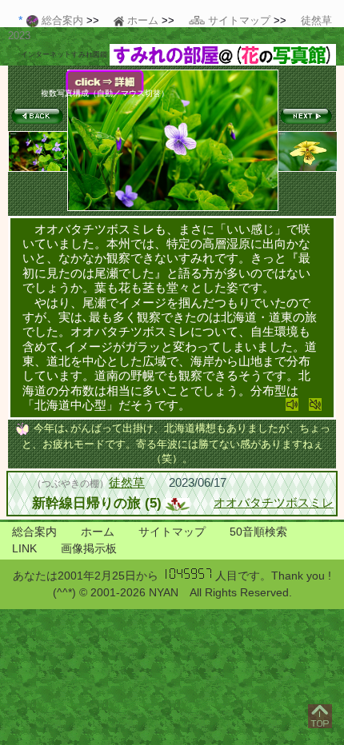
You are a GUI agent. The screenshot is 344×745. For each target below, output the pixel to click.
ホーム (97, 531)
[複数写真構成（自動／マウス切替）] (172, 207)
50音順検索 (258, 531)
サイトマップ (172, 531)
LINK (24, 548)
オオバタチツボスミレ (274, 502)
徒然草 (127, 482)
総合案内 (34, 531)
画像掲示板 (89, 548)
